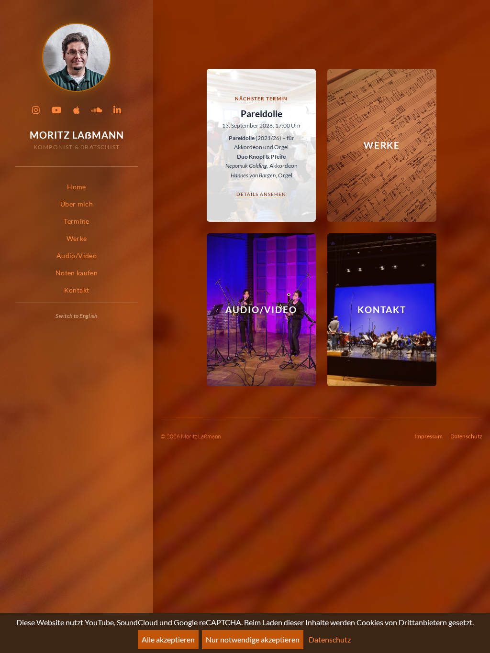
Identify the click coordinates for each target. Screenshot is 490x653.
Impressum (428, 436)
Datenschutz (466, 436)
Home (76, 187)
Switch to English (76, 315)
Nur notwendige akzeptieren (253, 639)
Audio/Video (76, 255)
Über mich (76, 204)
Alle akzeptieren (168, 639)
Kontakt (76, 290)
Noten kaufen (77, 273)
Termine (76, 221)
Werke (77, 238)
